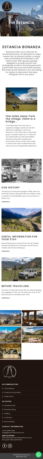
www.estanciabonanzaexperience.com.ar (17, 438)
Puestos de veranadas (12, 392)
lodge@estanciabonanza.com (13, 433)
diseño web (23, 457)
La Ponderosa (9, 388)
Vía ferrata (8, 418)
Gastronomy (9, 396)
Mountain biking (10, 410)
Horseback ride (9, 405)
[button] (39, 455)
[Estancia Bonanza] (10, 318)
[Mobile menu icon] (38, 6)
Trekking (7, 414)
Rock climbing (9, 422)
